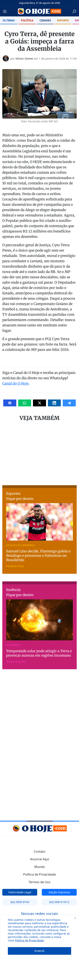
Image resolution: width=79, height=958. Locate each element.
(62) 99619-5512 (59, 902)
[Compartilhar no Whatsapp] (24, 403)
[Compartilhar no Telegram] (69, 403)
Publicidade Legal (19, 892)
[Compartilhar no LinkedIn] (54, 403)
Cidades (45, 20)
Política (27, 20)
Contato (39, 851)
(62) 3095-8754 (20, 902)
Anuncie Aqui (39, 859)
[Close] (75, 918)
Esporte (63, 20)
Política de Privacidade (29, 940)
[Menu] (6, 11)
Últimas (9, 20)
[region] (39, 936)
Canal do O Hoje (15, 383)
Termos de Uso (39, 882)
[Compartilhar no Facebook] (9, 403)
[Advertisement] (39, 454)
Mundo (39, 867)
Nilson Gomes (24, 58)
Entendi (39, 951)
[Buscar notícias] (74, 11)
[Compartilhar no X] (39, 403)
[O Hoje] (40, 11)
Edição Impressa (59, 892)
